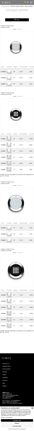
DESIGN (4, 371)
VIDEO (4, 374)
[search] (27, 2)
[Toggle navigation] (31, 2)
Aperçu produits (29, 6)
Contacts (4, 380)
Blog (3, 383)
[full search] (25, 2)
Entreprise (5, 377)
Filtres (18, 19)
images (14, 29)
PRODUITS (5, 363)
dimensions (20, 29)
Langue (4, 386)
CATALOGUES (6, 369)
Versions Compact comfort (17, 6)
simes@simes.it (6, 398)
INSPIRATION (6, 366)
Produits (7, 6)
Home (3, 6)
